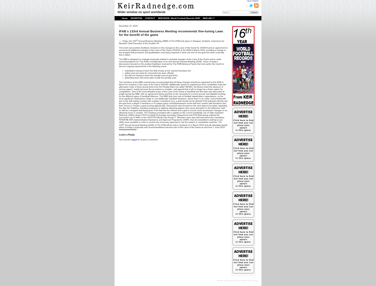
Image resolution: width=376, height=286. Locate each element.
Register (255, 1)
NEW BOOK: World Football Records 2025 (179, 18)
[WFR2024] (243, 66)
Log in (249, 1)
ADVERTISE (136, 18)
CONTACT (150, 18)
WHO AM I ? (209, 18)
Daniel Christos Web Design (246, 281)
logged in (135, 139)
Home (125, 18)
